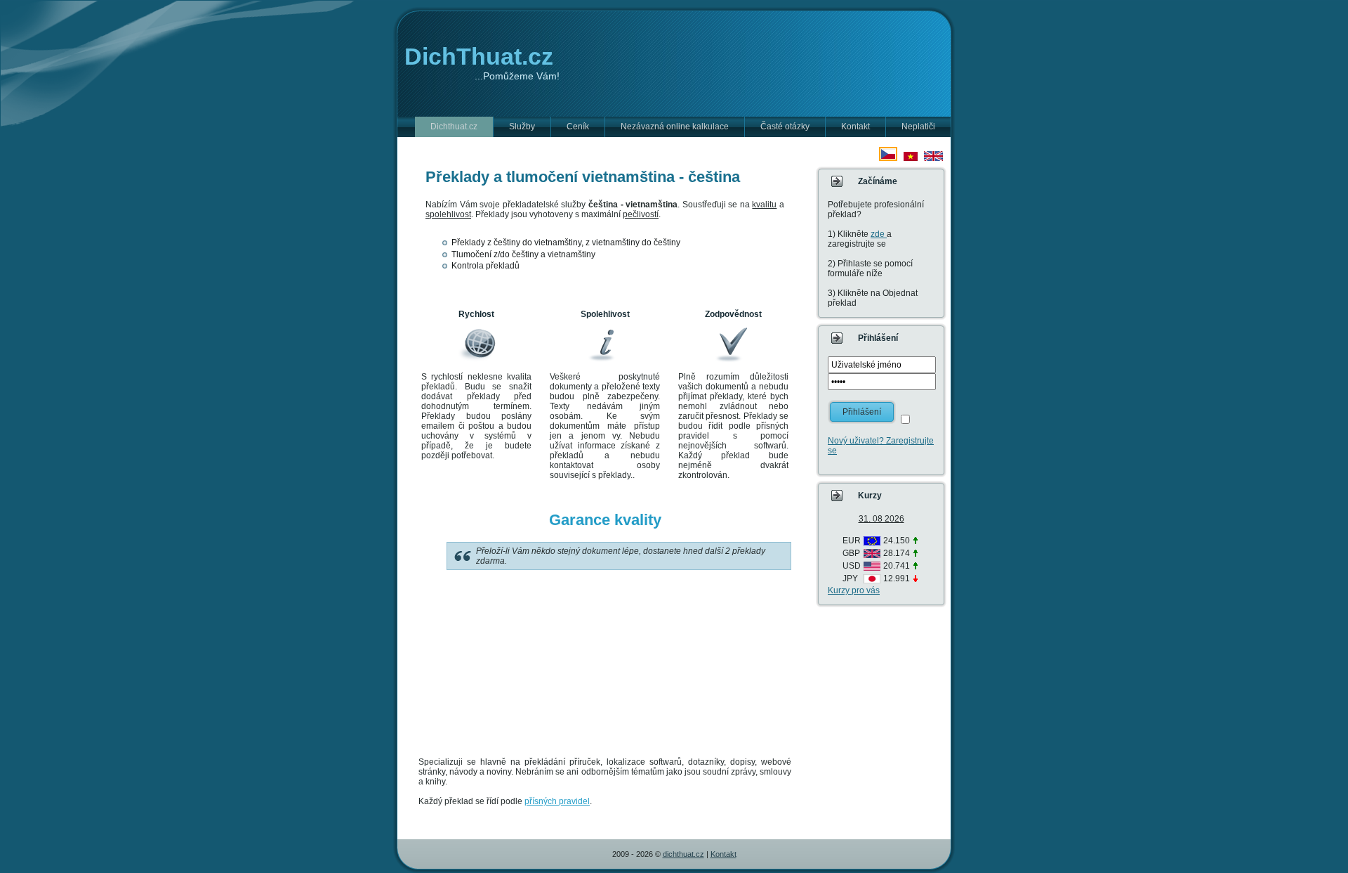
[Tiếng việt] (911, 158)
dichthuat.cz (683, 854)
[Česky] (888, 158)
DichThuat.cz (478, 56)
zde (879, 234)
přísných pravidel (557, 801)
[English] (933, 158)
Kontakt (723, 854)
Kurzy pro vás (854, 590)
